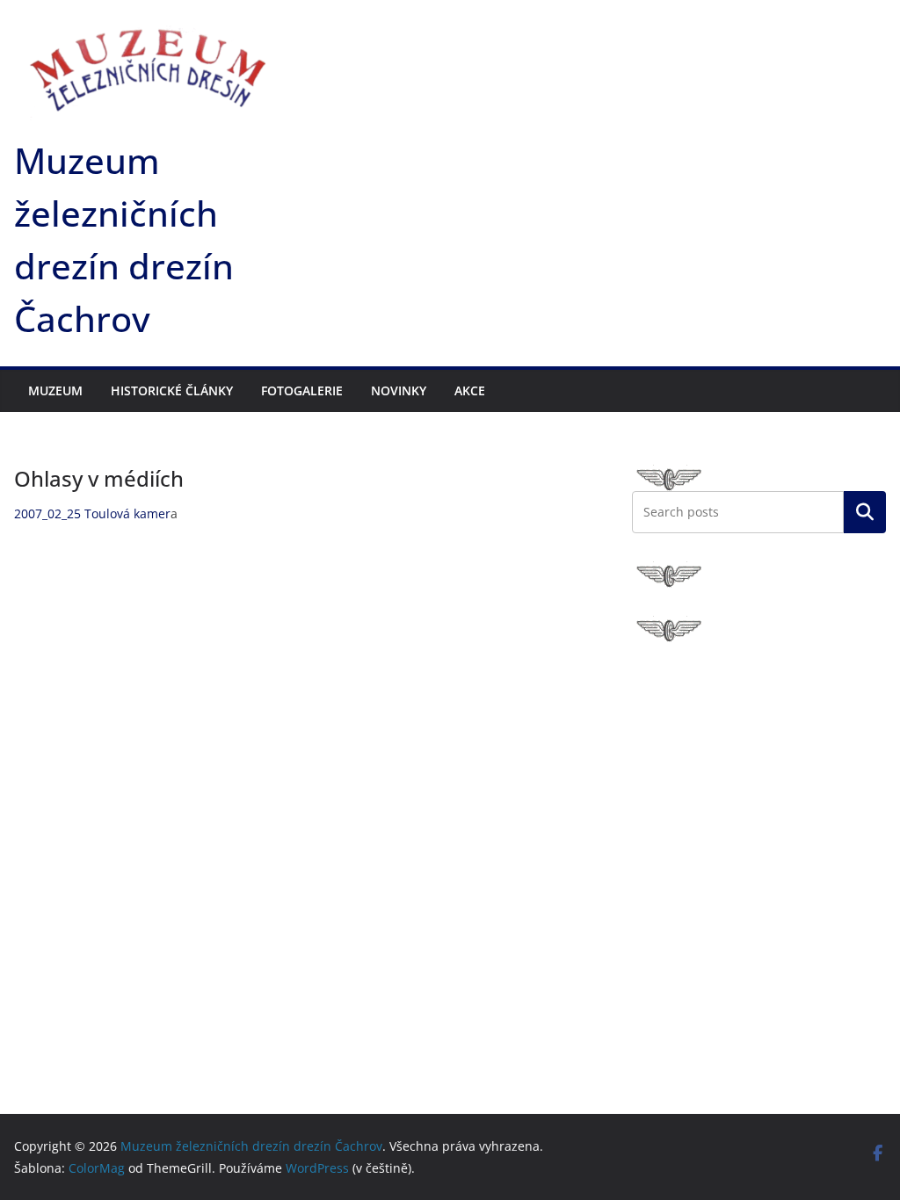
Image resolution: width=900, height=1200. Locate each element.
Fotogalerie (302, 390)
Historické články (172, 390)
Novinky (398, 390)
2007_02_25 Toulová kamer (92, 513)
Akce (469, 390)
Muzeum (55, 390)
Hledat (865, 511)
